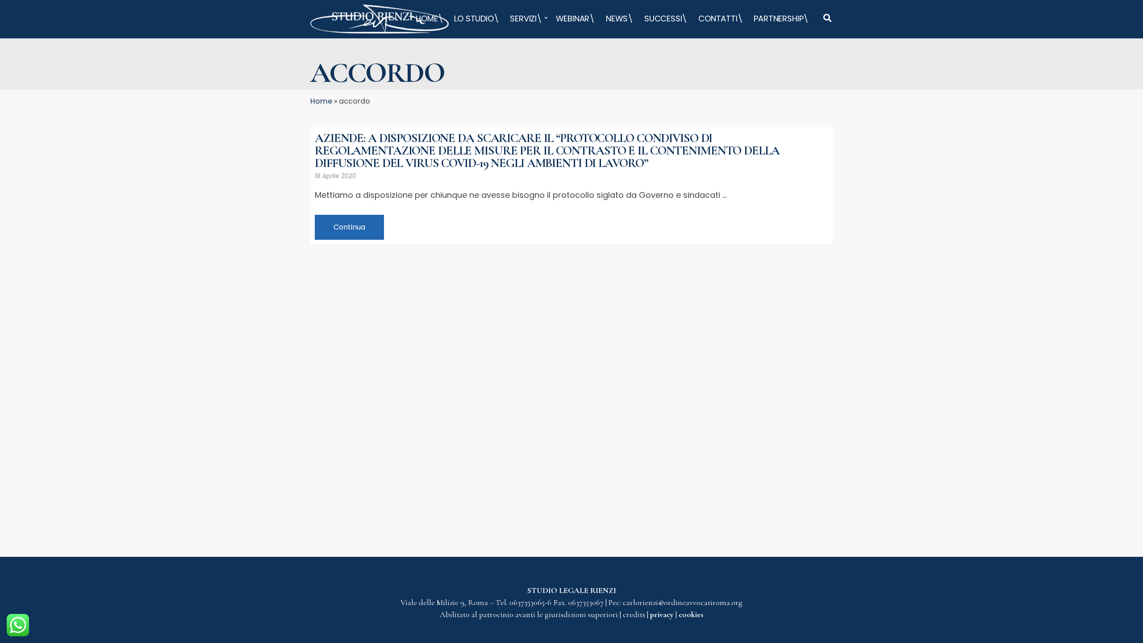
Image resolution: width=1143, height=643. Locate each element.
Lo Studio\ (476, 18)
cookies (691, 614)
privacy (663, 614)
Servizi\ (526, 18)
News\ (619, 18)
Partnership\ (781, 18)
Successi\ (665, 18)
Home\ (429, 18)
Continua (349, 227)
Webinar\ (575, 18)
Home (321, 101)
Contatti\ (720, 18)
